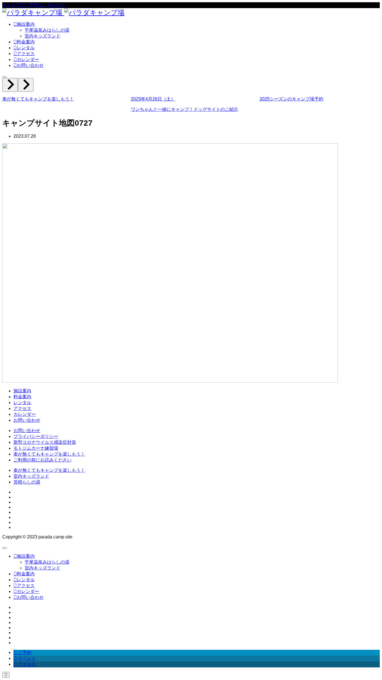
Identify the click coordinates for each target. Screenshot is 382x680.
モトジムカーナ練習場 (35, 448)
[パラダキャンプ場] (63, 12)
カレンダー (24, 414)
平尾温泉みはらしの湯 (47, 30)
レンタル (22, 402)
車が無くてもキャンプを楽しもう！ (49, 454)
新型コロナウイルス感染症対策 (44, 442)
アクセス (22, 408)
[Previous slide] (10, 85)
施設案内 (22, 390)
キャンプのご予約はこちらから (33, 5)
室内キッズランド (42, 36)
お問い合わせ (26, 420)
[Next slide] (26, 85)
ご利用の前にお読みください (42, 460)
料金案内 (22, 396)
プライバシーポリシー (35, 436)
